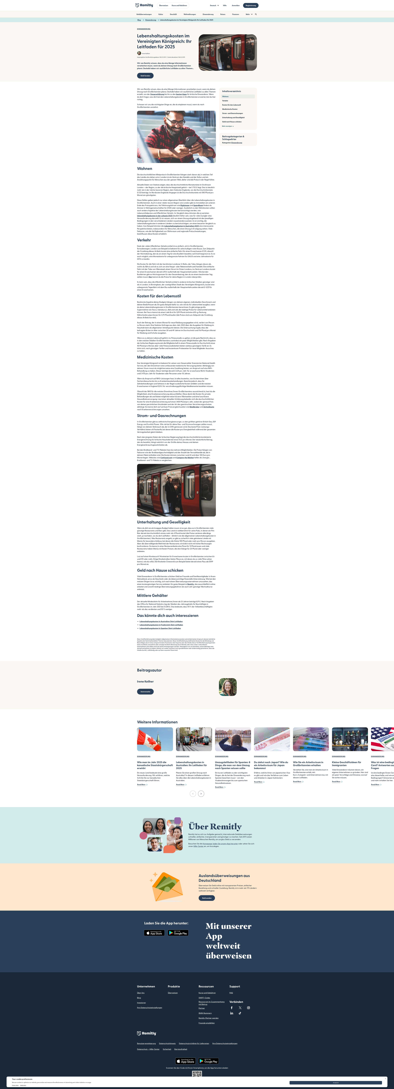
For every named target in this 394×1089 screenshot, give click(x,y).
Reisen (222, 14)
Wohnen (225, 96)
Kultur (161, 14)
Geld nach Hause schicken (232, 122)
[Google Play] (178, 933)
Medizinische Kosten (229, 109)
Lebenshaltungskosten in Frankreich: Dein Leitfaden (161, 625)
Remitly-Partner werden (209, 1018)
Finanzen (235, 14)
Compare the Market (185, 457)
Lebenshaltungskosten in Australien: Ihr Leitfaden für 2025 (191, 765)
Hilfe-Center (198, 846)
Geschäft (173, 14)
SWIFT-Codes (204, 998)
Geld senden (206, 898)
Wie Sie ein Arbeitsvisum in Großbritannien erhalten (308, 764)
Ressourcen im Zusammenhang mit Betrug (211, 1003)
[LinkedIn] (231, 1013)
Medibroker (194, 407)
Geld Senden (145, 76)
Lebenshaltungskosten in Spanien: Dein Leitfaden (160, 628)
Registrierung (251, 5)
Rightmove (184, 205)
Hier (150, 277)
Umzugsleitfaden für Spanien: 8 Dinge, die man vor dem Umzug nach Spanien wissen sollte (232, 765)
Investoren (141, 1002)
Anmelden (236, 5)
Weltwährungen (190, 14)
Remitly (190, 584)
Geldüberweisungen (144, 14)
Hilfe (225, 5)
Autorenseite (145, 692)
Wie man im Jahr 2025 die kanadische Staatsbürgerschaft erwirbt (155, 765)
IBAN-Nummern (205, 1013)
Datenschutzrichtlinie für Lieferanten (194, 1043)
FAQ (231, 993)
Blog (139, 998)
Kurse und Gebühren (179, 5)
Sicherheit (167, 1049)
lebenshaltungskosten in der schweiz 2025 (154, 216)
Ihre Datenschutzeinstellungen (149, 1007)
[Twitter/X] (240, 1007)
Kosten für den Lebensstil (231, 105)
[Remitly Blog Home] (144, 5)
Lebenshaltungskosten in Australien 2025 (181, 226)
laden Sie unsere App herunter (225, 844)
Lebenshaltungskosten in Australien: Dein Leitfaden (161, 621)
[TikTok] (240, 1013)
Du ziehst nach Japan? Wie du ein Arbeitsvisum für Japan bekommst (271, 765)
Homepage (207, 844)
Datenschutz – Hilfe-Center (148, 1049)
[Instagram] (248, 1007)
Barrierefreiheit (180, 1049)
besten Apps (181, 94)
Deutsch (213, 5)
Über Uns (140, 993)
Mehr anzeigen (227, 126)
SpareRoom (198, 205)
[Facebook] (231, 1007)
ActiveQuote (208, 407)
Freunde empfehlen (207, 1023)
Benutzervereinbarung (146, 1043)
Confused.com (166, 457)
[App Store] (154, 933)
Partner (202, 1008)
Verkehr (225, 101)
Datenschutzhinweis (167, 1043)
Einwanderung (208, 14)
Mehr (248, 14)
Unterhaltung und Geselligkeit (233, 117)
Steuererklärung (157, 94)
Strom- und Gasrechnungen (232, 113)
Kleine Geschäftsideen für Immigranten (346, 764)
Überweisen (163, 5)
